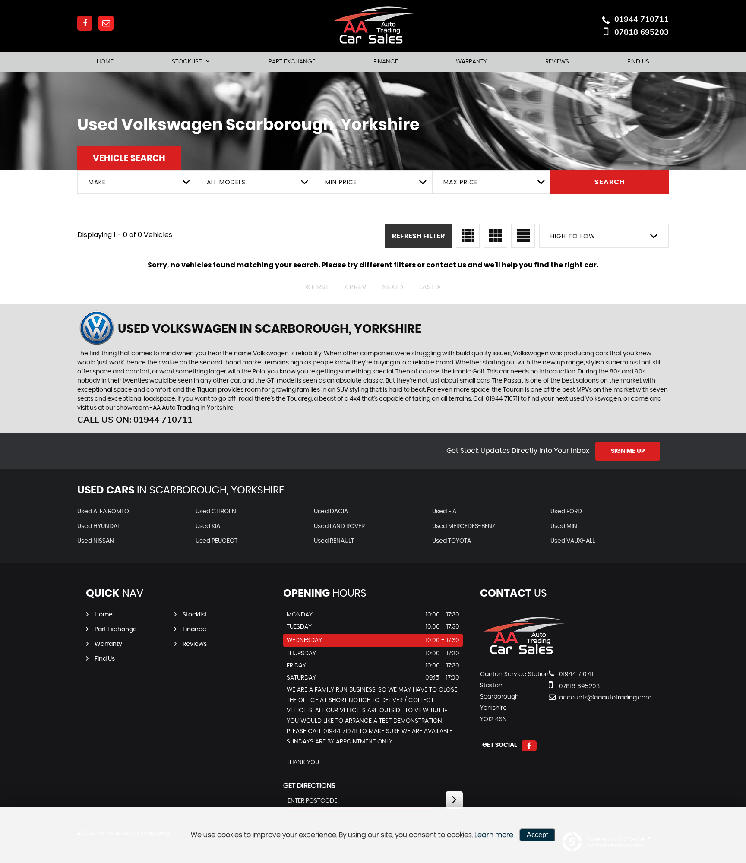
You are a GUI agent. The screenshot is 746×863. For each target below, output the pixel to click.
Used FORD (566, 512)
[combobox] (136, 182)
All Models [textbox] (226, 182)
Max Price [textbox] (460, 182)
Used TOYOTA (451, 541)
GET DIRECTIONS (309, 785)
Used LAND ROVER (339, 526)
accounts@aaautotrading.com (589, 698)
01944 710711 (641, 19)
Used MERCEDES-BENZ (464, 526)
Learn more (493, 834)
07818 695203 (641, 32)
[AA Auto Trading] (523, 656)
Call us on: (135, 419)
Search (609, 182)
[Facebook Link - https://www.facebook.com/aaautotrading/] (84, 23)
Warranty (471, 62)
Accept (537, 834)
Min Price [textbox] (341, 182)
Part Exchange (292, 62)
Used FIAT (445, 512)
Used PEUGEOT (216, 541)
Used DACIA (331, 512)
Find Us (638, 62)
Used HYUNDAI (98, 526)
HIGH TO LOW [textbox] (572, 236)
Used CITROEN (216, 512)
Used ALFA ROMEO (103, 512)
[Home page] (373, 25)
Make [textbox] (97, 182)
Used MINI (564, 526)
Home (105, 62)
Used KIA (208, 526)
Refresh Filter (418, 236)
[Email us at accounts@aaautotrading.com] (106, 23)
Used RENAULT (334, 541)
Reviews (557, 62)
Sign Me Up (628, 451)
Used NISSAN (95, 541)
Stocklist (187, 62)
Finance (385, 62)
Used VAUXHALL (572, 541)
